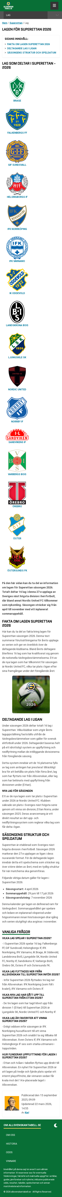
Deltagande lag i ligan (21, 48)
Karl (27, 1112)
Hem (4, 23)
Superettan (15, 23)
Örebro (17, 506)
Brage (17, 100)
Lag (8, 15)
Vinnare (11, 1161)
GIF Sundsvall (17, 164)
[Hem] (8, 6)
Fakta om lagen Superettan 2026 (28, 44)
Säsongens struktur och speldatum (31, 52)
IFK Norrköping (17, 229)
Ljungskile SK (17, 357)
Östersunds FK (17, 570)
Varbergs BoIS (17, 474)
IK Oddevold (17, 293)
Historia (11, 1143)
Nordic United (17, 389)
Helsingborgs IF (17, 197)
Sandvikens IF (17, 442)
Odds (9, 1152)
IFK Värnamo (17, 261)
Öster (17, 538)
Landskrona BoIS (17, 325)
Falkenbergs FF (17, 132)
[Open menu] (54, 6)
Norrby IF (17, 421)
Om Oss (10, 1135)
